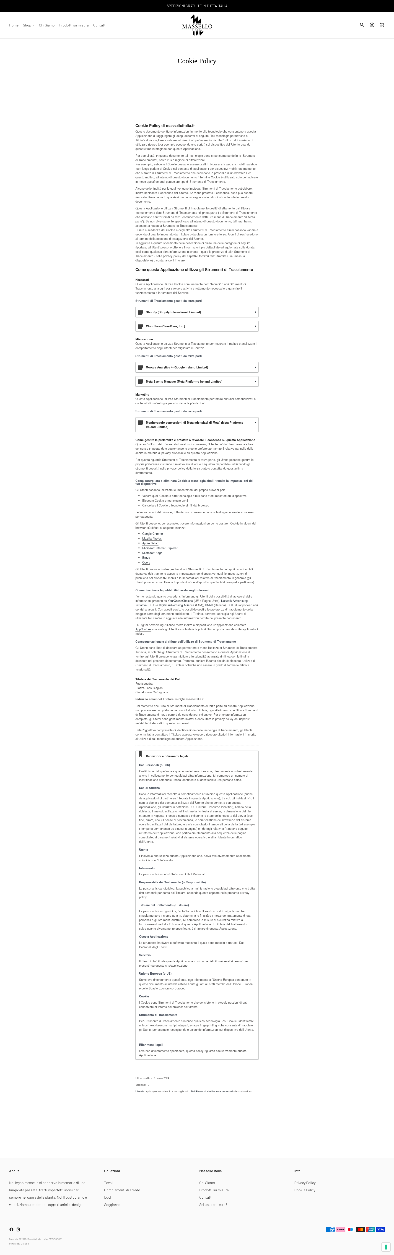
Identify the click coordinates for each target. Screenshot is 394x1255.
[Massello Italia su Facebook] (11, 1229)
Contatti (99, 25)
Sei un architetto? (213, 1204)
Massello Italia (34, 1239)
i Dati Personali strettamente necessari (211, 1091)
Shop (27, 25)
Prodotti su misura (74, 25)
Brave (146, 557)
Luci (107, 1197)
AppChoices (143, 629)
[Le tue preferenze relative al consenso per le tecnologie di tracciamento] (386, 1247)
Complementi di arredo (122, 1190)
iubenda (139, 1091)
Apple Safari (150, 543)
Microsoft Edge (152, 553)
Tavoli (109, 1182)
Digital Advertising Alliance (176, 605)
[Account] (372, 25)
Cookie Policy (304, 1190)
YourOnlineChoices (180, 600)
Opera (146, 562)
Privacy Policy (305, 1182)
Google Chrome (152, 533)
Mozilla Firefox (152, 538)
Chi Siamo (47, 25)
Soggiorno (112, 1204)
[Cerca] (362, 25)
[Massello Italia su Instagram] (18, 1229)
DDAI (231, 605)
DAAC (209, 605)
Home (13, 25)
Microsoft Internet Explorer (159, 548)
